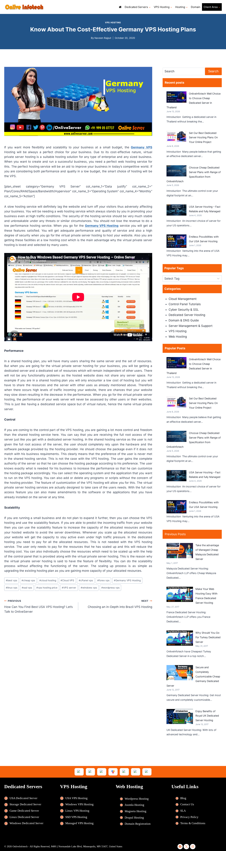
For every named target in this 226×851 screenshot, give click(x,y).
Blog (183, 798)
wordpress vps (110, 587)
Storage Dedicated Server (25, 804)
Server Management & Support (190, 326)
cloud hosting (47, 580)
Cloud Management (183, 299)
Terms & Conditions (192, 823)
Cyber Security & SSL (184, 309)
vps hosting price (46, 587)
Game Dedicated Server (24, 810)
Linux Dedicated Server (24, 817)
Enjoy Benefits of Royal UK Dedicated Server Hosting (207, 716)
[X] (186, 846)
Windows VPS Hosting (79, 804)
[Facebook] (180, 846)
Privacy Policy (189, 817)
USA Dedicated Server (23, 798)
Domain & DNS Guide (184, 320)
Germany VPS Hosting (127, 580)
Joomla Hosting (134, 805)
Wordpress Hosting (137, 798)
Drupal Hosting (134, 817)
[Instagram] (192, 846)
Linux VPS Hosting (77, 810)
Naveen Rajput (102, 38)
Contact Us (187, 804)
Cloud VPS (67, 580)
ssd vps (27, 587)
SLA (183, 810)
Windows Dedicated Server (26, 823)
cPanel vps (86, 580)
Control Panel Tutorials (185, 304)
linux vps (11, 587)
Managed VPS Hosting (79, 823)
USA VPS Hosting (76, 798)
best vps (11, 580)
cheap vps (28, 580)
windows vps (89, 587)
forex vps (103, 580)
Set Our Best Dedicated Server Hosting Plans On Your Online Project (203, 137)
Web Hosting (178, 336)
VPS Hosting (113, 22)
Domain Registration (138, 823)
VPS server (69, 587)
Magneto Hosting (135, 811)
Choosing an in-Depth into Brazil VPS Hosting (120, 604)
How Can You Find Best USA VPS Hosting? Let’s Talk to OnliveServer (38, 606)
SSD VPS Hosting (76, 817)
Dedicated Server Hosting (187, 315)
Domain (195, 7)
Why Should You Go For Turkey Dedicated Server (208, 637)
